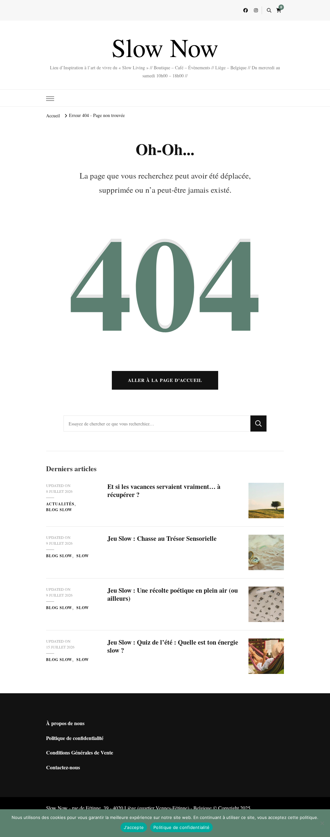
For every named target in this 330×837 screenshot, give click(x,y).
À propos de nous (65, 723)
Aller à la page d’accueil (165, 380)
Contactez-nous (63, 767)
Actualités (60, 504)
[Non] (322, 823)
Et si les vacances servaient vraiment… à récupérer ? (163, 490)
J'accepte (134, 827)
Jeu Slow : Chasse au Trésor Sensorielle (162, 538)
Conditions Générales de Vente (79, 752)
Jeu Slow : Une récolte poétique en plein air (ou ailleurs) (172, 594)
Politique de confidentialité (74, 738)
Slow (82, 556)
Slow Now (165, 47)
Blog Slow (59, 509)
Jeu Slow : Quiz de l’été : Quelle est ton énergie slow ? (172, 646)
